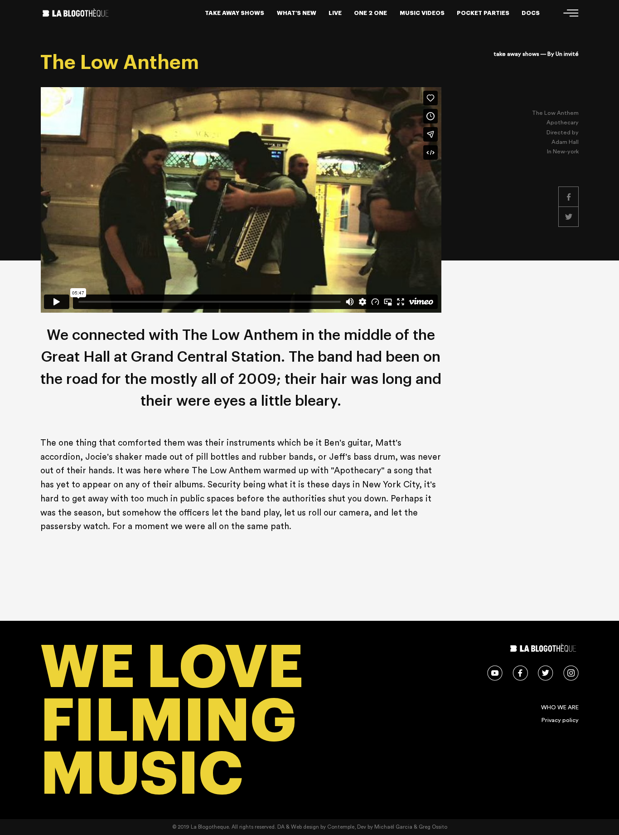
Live (335, 13)
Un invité (567, 54)
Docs (531, 13)
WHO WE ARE (560, 707)
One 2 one (370, 13)
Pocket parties (483, 13)
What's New (296, 13)
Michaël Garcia (393, 827)
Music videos (422, 13)
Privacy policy (560, 720)
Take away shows (234, 13)
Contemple (340, 827)
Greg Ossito (433, 827)
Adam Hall (565, 142)
